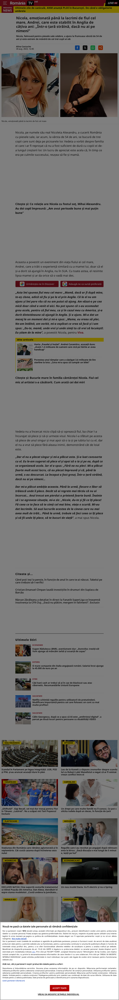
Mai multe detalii (19, 938)
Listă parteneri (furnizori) (13, 980)
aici (33, 951)
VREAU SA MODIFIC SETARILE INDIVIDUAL (58, 994)
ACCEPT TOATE (60, 988)
